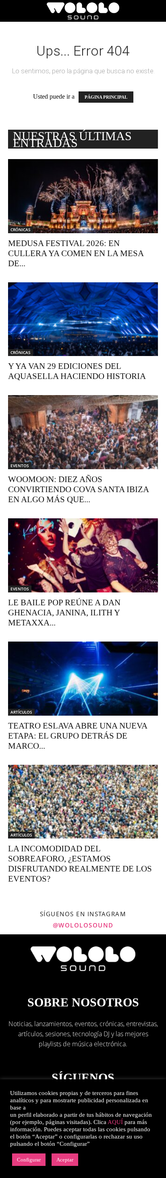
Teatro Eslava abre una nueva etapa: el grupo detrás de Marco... (77, 736)
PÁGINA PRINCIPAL (106, 97)
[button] (14, 11)
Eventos (19, 465)
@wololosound (83, 925)
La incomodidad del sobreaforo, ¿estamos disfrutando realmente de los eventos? (80, 864)
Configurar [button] (29, 1160)
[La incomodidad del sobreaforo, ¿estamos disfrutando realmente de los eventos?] (83, 802)
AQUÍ (115, 1122)
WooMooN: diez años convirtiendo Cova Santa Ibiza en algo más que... (78, 489)
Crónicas (20, 229)
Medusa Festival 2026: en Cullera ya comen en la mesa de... (75, 253)
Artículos (21, 712)
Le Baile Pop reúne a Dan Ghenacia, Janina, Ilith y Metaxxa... (64, 612)
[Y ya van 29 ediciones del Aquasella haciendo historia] (83, 319)
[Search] (154, 11)
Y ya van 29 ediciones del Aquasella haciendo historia (77, 371)
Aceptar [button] (64, 1160)
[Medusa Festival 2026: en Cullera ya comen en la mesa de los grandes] (83, 196)
